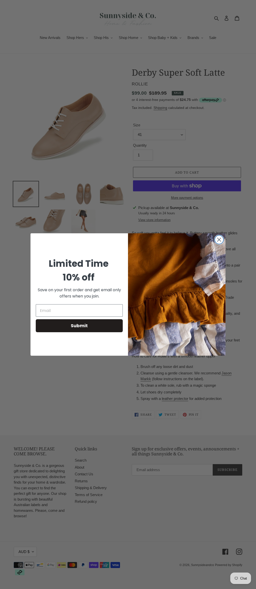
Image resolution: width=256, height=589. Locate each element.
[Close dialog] (219, 239)
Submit (79, 325)
